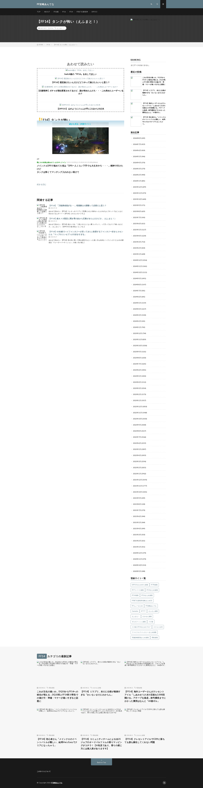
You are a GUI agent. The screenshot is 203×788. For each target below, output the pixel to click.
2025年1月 (137, 254)
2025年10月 (137, 199)
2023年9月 (137, 352)
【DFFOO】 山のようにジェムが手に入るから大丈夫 (80, 108)
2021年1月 (137, 547)
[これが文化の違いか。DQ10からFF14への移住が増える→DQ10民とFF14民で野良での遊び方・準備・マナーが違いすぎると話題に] (136, 81)
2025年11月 (137, 193)
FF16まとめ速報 (147, 595)
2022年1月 (137, 474)
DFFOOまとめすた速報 (140, 585)
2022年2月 (137, 467)
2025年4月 (137, 236)
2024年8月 (137, 285)
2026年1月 (137, 181)
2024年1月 (137, 327)
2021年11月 (137, 486)
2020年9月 (137, 571)
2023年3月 (137, 388)
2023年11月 (137, 339)
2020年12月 (137, 553)
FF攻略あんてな (151, 606)
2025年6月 (137, 224)
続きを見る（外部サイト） (80, 124)
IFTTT (143, 611)
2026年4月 (137, 163)
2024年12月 (137, 260)
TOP (38, 12)
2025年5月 (137, 230)
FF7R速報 (154, 585)
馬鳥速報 (155, 637)
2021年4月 (137, 528)
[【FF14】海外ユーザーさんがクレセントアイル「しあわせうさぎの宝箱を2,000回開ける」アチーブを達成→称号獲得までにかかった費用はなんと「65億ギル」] (136, 107)
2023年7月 (137, 364)
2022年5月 (137, 449)
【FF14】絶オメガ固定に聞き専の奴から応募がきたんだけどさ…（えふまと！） (82, 218)
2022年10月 (137, 419)
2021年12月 (137, 480)
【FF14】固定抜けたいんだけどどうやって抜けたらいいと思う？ (80, 82)
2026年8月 (137, 138)
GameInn (135, 611)
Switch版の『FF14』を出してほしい (80, 74)
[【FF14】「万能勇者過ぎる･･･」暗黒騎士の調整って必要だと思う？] (42, 209)
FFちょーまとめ (137, 606)
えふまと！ (60, 28)
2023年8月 (137, 358)
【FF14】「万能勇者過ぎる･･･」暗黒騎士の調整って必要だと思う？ (77, 205)
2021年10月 (137, 492)
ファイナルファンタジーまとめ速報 (144, 632)
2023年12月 (137, 333)
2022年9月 (137, 425)
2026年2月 (137, 175)
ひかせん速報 (147, 616)
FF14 (71, 12)
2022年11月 (137, 413)
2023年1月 (137, 400)
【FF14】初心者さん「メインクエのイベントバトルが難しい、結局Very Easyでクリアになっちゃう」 (57, 742)
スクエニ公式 (158, 627)
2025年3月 (137, 242)
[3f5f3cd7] (80, 153)
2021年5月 (137, 522)
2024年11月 (137, 266)
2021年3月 (137, 535)
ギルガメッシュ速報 (139, 622)
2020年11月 (137, 559)
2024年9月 (137, 278)
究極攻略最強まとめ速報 (140, 637)
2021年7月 (137, 510)
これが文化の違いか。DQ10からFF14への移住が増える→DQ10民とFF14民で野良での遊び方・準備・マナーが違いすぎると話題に (57, 696)
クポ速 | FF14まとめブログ (141, 627)
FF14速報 (135, 595)
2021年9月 (137, 498)
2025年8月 (137, 211)
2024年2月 (137, 321)
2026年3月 (137, 169)
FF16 (64, 12)
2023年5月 (137, 376)
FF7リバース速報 (138, 590)
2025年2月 (137, 248)
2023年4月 (137, 382)
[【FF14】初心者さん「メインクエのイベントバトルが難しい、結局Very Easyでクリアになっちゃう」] (136, 121)
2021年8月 (137, 504)
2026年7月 (137, 144)
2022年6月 (137, 443)
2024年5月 (137, 303)
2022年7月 (137, 437)
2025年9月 (137, 205)
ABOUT (47, 12)
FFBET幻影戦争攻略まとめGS (142, 600)
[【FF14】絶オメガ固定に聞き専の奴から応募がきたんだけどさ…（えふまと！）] (42, 222)
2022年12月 (137, 406)
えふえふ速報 (153, 611)
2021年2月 (137, 541)
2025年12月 (137, 187)
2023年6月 (137, 370)
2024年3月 (137, 315)
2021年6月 (137, 516)
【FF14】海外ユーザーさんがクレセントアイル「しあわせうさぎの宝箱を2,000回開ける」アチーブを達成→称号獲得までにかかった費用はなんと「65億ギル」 (154, 107)
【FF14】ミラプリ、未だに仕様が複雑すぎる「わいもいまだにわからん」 (154, 92)
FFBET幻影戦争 (82, 12)
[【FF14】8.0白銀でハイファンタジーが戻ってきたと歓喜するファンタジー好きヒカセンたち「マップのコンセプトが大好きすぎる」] (42, 235)
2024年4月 (137, 309)
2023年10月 (137, 345)
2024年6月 (137, 297)
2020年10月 (137, 565)
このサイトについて (44, 771)
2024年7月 (137, 291)
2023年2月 (137, 394)
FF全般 (56, 12)
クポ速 (151, 622)
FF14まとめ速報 (152, 590)
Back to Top (101, 762)
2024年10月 (137, 272)
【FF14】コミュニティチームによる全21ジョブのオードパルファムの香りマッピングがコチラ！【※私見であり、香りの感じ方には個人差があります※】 (101, 744)
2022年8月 (137, 431)
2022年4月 (137, 455)
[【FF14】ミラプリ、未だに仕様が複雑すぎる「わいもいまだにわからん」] (136, 94)
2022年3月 (137, 461)
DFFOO (94, 12)
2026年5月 (137, 156)
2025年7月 (137, 217)
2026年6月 (137, 150)
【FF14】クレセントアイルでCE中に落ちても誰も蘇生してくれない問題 (145, 740)
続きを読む (41, 184)
